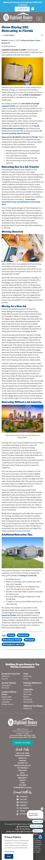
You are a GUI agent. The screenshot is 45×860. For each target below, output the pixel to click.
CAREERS (22, 760)
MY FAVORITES (22, 775)
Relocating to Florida (12, 640)
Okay (9, 856)
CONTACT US (23, 763)
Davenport (6, 685)
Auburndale (6, 697)
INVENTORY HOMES (22, 755)
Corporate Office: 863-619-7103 (22, 735)
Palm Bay (27, 685)
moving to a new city (28, 576)
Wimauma (27, 699)
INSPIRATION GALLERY (22, 765)
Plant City (27, 692)
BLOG (22, 773)
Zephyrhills (28, 702)
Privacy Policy (25, 829)
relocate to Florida (30, 137)
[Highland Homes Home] (18, 15)
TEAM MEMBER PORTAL (22, 787)
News (32, 40)
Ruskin (26, 697)
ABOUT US (23, 758)
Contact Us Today (22, 743)
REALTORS (22, 770)
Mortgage (29, 640)
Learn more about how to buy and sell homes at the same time (21, 201)
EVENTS (22, 780)
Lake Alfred (6, 699)
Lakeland (5, 702)
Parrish (5, 679)
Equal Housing (23, 826)
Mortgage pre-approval (13, 644)
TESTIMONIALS (22, 768)
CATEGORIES (9, 35)
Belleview (27, 676)
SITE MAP (22, 785)
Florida (11, 635)
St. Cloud (5, 688)
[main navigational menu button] (39, 19)
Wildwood (27, 708)
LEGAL (22, 783)
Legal (17, 829)
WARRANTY (22, 778)
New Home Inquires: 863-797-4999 (22, 737)
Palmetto (6, 676)
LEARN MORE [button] (22, 9)
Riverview (27, 694)
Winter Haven (7, 704)
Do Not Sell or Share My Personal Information (22, 831)
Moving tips (23, 635)
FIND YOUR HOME (22, 753)
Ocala (25, 679)
